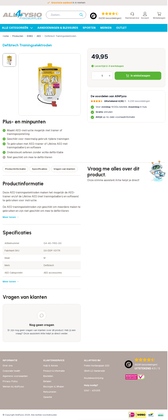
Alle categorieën (15, 27)
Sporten (89, 27)
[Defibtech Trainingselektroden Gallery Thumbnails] (9, 60)
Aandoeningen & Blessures (57, 27)
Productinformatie (15, 168)
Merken (106, 27)
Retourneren (49, 391)
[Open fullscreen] (50, 84)
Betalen (47, 381)
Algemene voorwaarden (15, 376)
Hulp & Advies (50, 365)
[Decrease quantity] (94, 76)
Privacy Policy (10, 381)
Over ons (8, 365)
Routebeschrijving (93, 378)
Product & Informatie (54, 370)
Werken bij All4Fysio (13, 386)
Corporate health (11, 370)
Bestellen (48, 376)
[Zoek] (83, 15)
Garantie (47, 397)
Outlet (121, 27)
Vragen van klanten (64, 168)
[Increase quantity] (110, 76)
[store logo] (22, 14)
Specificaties (39, 168)
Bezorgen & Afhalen (53, 386)
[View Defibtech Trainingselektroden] (9, 60)
